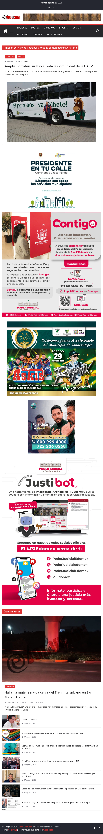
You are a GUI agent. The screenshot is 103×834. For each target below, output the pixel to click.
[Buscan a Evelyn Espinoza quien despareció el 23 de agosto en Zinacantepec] (11, 804)
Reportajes (22, 34)
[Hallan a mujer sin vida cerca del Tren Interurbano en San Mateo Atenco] (51, 649)
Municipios (49, 27)
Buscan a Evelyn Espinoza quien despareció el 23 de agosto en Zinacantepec (56, 802)
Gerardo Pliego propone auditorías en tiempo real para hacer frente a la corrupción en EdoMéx (59, 775)
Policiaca (37, 34)
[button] (61, 34)
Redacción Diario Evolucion (32, 702)
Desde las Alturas (29, 719)
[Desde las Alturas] (11, 721)
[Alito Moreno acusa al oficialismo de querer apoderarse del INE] (11, 763)
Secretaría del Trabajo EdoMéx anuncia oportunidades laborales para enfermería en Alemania (60, 747)
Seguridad (10, 687)
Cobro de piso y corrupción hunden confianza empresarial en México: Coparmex (58, 788)
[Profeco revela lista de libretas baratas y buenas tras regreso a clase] (11, 735)
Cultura (77, 27)
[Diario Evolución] (5, 31)
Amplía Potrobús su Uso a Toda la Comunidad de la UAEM (49, 66)
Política (35, 27)
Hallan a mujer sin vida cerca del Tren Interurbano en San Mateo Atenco (48, 694)
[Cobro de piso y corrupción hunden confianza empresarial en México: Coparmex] (11, 791)
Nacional (22, 27)
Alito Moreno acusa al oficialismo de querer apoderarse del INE (50, 761)
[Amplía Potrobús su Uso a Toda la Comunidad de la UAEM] (51, 112)
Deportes (64, 27)
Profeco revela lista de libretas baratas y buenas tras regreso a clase (52, 733)
